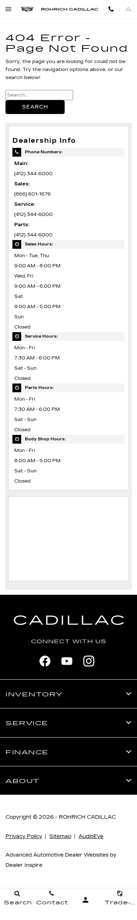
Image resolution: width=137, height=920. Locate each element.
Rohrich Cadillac (87, 817)
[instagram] (89, 661)
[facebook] (45, 661)
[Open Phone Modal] (111, 9)
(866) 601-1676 (32, 194)
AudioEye (91, 836)
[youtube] (67, 661)
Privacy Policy (23, 836)
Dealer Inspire (23, 865)
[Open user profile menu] (86, 900)
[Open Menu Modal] (8, 9)
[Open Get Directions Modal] (128, 9)
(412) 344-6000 (33, 173)
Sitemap (60, 836)
